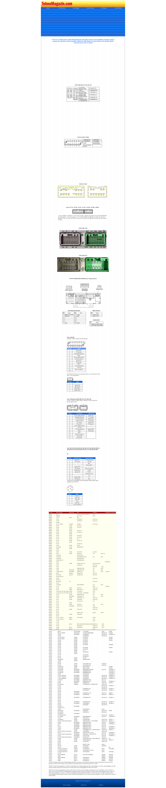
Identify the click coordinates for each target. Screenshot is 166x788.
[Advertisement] (83, 23)
